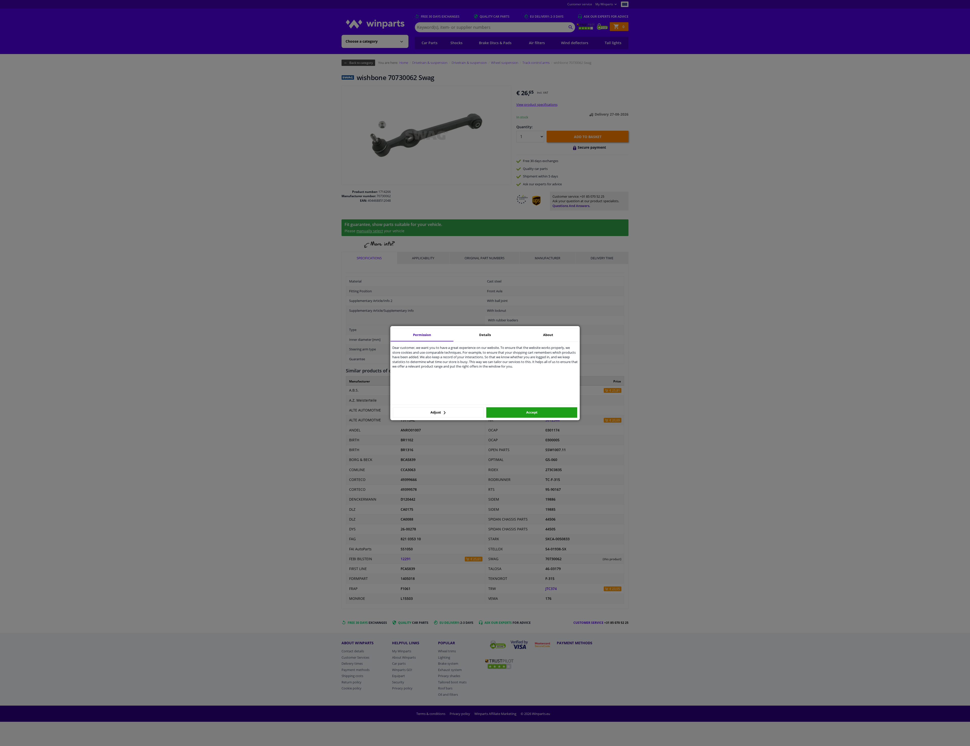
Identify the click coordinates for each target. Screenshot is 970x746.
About (548, 334)
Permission (422, 334)
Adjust (436, 412)
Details (485, 334)
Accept (532, 412)
